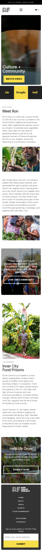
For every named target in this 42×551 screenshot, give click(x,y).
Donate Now (21, 469)
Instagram (21, 518)
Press (21, 504)
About (21, 501)
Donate (21, 508)
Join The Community (21, 280)
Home (21, 497)
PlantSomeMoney (21, 511)
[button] (37, 10)
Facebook (21, 522)
